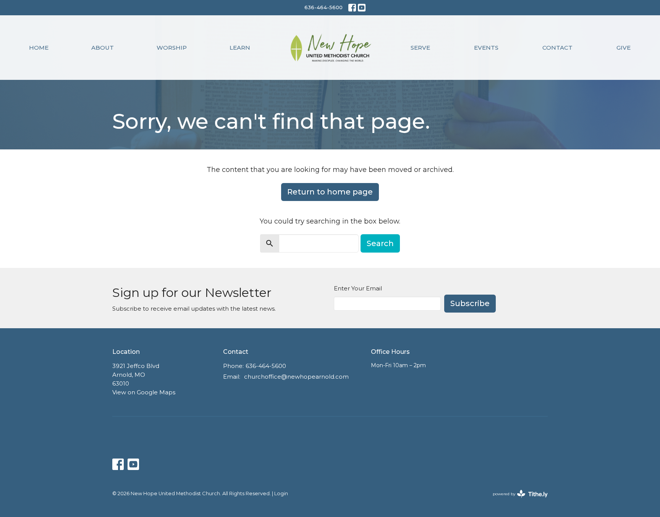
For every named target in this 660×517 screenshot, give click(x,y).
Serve (420, 47)
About (102, 47)
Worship (172, 47)
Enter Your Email (358, 288)
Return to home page (330, 191)
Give (623, 47)
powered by (516, 500)
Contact (557, 47)
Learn (240, 47)
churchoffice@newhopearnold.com (296, 376)
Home (39, 47)
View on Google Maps (143, 392)
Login (281, 493)
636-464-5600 (323, 7)
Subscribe (470, 303)
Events (486, 47)
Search (380, 243)
